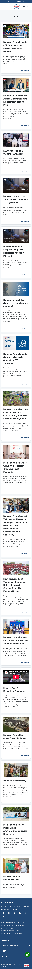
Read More (24, 70)
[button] (3, 7)
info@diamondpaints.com (10, 909)
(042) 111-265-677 (19, 923)
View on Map (17, 933)
